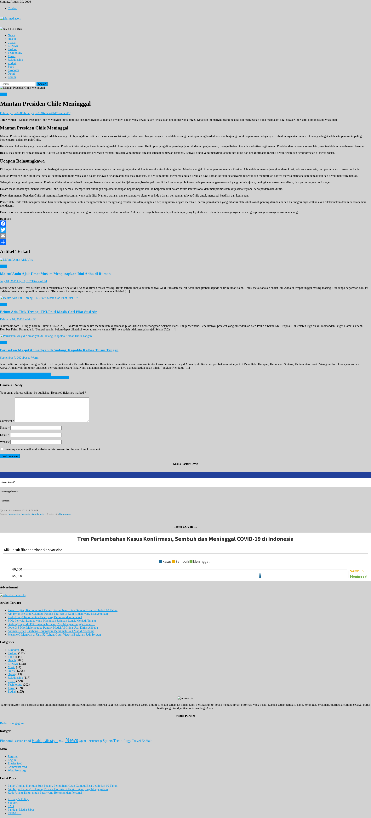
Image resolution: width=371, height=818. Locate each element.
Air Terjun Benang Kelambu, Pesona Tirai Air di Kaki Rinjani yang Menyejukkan (58, 613)
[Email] (185, 236)
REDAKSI (14, 813)
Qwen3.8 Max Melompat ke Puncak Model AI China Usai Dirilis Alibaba (53, 627)
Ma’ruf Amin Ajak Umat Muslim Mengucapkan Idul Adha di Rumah (55, 274)
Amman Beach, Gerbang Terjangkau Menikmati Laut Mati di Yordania (51, 631)
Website (5, 441)
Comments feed (17, 767)
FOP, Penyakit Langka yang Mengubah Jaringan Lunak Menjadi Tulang (52, 620)
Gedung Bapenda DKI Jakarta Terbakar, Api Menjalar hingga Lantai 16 (51, 624)
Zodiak (12, 63)
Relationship (15, 59)
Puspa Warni (30, 357)
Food (11, 66)
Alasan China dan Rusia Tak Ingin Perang (25, 374)
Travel (11, 56)
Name (5, 427)
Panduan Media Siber (21, 809)
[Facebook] (185, 223)
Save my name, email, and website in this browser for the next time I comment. (53, 449)
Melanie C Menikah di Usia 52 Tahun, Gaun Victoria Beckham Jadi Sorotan (54, 634)
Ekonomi (13, 70)
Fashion (12, 49)
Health (12, 38)
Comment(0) (63, 113)
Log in (12, 760)
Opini (11, 73)
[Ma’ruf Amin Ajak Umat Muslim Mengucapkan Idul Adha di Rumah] (185, 259)
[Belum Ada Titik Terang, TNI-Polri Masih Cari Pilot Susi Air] (185, 298)
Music (11, 667)
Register (13, 756)
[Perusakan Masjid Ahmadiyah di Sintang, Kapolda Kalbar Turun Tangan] (185, 336)
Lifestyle (13, 45)
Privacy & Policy (18, 799)
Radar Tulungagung (12, 723)
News (11, 35)
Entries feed (15, 763)
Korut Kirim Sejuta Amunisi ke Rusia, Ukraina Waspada (34, 377)
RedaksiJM (49, 113)
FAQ (11, 806)
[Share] (185, 242)
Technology (15, 52)
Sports (11, 42)
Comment (7, 420)
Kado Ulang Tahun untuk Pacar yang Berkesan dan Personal (45, 617)
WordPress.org (17, 770)
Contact (12, 8)
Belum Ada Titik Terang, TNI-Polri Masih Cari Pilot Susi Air (48, 312)
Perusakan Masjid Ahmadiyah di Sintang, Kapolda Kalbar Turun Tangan (59, 350)
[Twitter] (185, 230)
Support (12, 802)
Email (4, 434)
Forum (12, 77)
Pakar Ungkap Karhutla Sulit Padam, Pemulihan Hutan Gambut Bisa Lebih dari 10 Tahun (62, 610)
